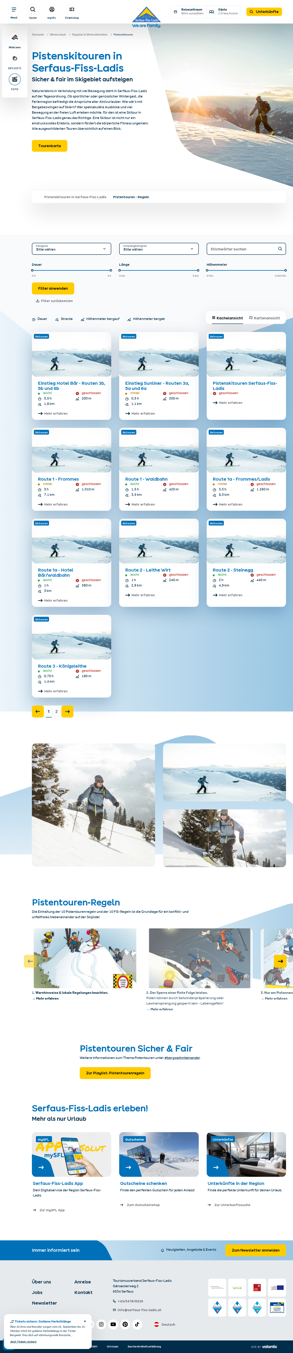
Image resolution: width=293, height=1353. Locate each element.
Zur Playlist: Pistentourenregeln (115, 1073)
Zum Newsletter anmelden (256, 1250)
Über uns (41, 1281)
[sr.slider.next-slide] (280, 961)
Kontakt (83, 1292)
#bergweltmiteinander (182, 1058)
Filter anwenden (53, 288)
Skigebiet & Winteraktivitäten (90, 35)
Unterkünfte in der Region (236, 1183)
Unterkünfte (267, 11)
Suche (33, 17)
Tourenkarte (49, 146)
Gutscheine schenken (143, 1183)
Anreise (82, 1281)
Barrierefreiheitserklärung (144, 1346)
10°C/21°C (15, 68)
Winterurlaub (58, 35)
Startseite (38, 35)
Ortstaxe (112, 1346)
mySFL (51, 17)
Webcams (15, 47)
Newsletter (44, 1303)
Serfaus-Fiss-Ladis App (58, 1183)
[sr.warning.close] (85, 1322)
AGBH (93, 1346)
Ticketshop (72, 17)
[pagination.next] (67, 711)
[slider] (32, 270)
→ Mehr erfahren (45, 998)
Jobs (37, 1292)
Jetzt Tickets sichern (23, 1342)
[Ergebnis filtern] (280, 249)
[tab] (227, 317)
